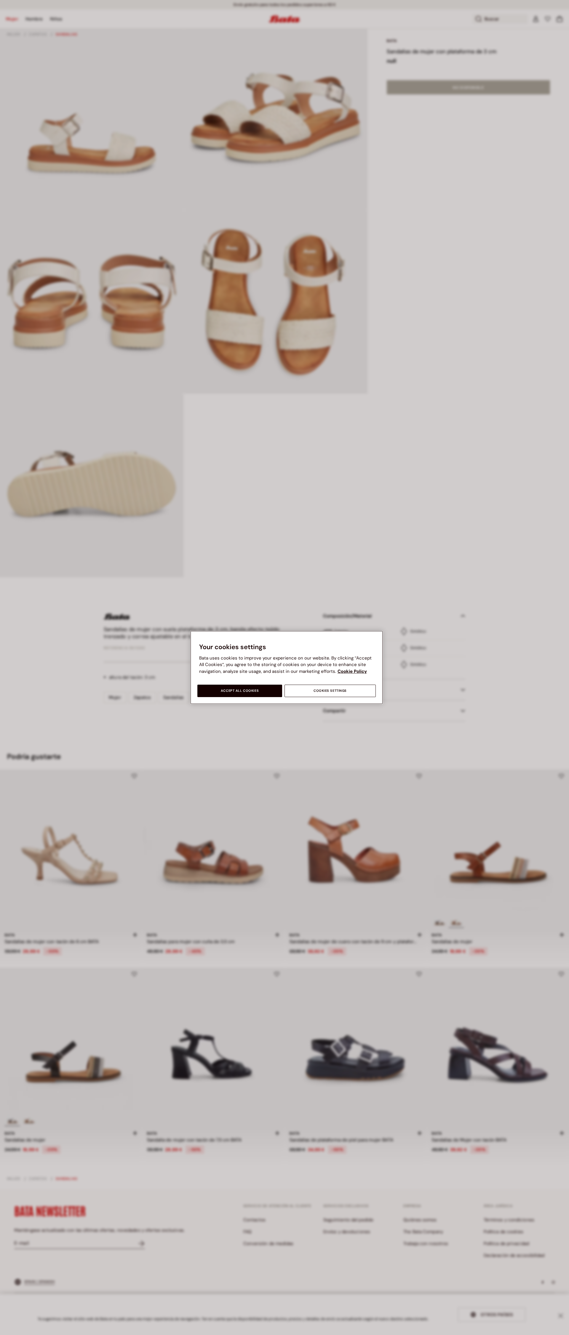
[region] (286, 667)
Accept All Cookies (240, 691)
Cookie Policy (352, 671)
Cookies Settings (330, 691)
